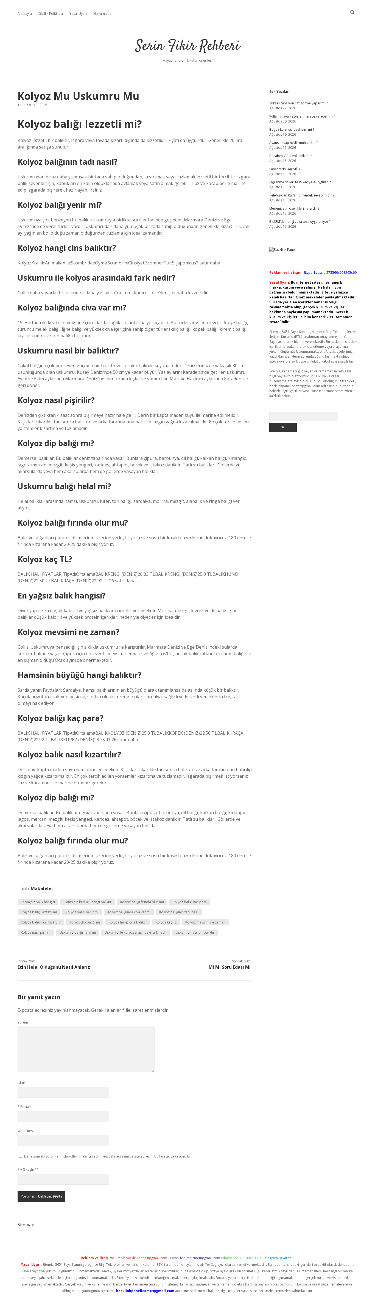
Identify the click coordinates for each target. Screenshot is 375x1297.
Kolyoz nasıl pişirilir (36, 932)
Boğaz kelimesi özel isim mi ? (291, 129)
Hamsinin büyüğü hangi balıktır (87, 902)
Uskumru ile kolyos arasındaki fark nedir (136, 932)
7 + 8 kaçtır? (28, 1169)
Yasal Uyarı (78, 13)
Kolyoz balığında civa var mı (128, 912)
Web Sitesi (25, 1130)
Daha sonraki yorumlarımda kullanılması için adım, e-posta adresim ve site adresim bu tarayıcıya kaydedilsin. (108, 1156)
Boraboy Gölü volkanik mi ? (290, 155)
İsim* (22, 1082)
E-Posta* (24, 1106)
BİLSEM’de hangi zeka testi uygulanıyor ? (300, 221)
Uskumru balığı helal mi (78, 932)
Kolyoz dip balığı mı (84, 922)
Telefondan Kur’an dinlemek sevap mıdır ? (301, 195)
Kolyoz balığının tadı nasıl (178, 912)
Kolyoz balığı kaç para (190, 902)
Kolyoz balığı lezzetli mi (39, 912)
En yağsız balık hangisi (38, 902)
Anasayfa (25, 13)
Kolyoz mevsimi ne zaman (205, 922)
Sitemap (26, 1225)
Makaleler (42, 888)
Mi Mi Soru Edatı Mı (230, 967)
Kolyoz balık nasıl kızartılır (41, 922)
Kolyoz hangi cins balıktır (128, 922)
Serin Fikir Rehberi (188, 46)
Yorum (23, 1022)
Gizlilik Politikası (50, 13)
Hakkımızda (102, 13)
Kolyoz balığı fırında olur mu (142, 902)
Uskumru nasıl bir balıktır (195, 932)
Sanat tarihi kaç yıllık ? (285, 169)
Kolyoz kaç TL (166, 922)
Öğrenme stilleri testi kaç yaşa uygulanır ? (301, 182)
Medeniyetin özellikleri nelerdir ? (294, 208)
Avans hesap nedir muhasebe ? (293, 142)
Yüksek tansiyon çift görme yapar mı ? (298, 103)
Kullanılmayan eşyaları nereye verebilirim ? (302, 116)
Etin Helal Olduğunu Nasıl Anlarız (54, 967)
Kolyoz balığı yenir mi (82, 912)
